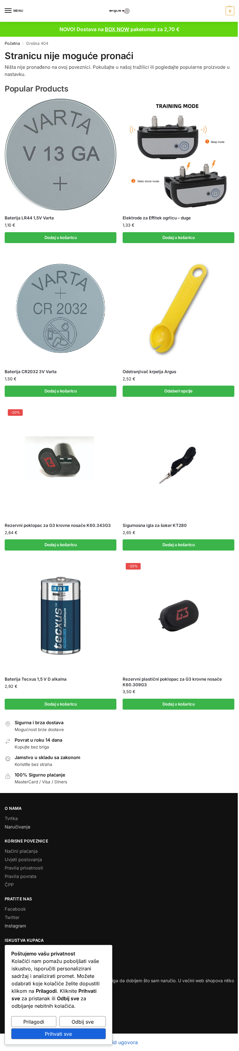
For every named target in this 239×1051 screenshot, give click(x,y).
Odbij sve (83, 1022)
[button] (229, 11)
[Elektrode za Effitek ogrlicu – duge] (178, 154)
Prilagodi (33, 1022)
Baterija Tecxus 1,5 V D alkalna (36, 679)
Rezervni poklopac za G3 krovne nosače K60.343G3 (58, 525)
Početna (12, 43)
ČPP (9, 885)
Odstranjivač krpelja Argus (149, 371)
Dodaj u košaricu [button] (61, 237)
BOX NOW (117, 29)
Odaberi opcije (178, 390)
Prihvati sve (58, 1034)
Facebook (15, 909)
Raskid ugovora (119, 1042)
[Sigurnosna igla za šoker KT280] (178, 462)
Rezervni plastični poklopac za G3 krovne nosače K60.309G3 (172, 682)
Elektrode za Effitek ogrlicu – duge (157, 217)
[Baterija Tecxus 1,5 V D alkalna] (60, 616)
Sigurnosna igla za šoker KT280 (155, 525)
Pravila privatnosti (24, 868)
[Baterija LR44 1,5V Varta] (60, 154)
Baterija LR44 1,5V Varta (29, 217)
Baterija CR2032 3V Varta (31, 371)
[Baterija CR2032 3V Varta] (60, 308)
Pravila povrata (20, 876)
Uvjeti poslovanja (23, 859)
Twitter (12, 917)
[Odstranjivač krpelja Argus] (178, 308)
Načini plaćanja (21, 851)
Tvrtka (11, 818)
